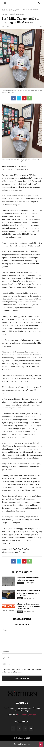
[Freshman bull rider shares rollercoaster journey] (8, 582)
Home (3, 9)
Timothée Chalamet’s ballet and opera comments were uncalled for (28, 593)
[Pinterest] (24, 98)
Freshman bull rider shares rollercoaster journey (28, 578)
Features (10, 9)
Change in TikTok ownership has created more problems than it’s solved (29, 606)
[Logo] (22, 696)
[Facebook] (13, 98)
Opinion (20, 598)
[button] (5, 3)
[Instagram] (19, 728)
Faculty (17, 9)
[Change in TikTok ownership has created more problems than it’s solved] (8, 608)
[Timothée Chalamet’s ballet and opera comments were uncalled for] (8, 595)
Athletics (20, 583)
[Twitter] (19, 98)
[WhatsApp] (29, 98)
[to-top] (41, 743)
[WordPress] (31, 728)
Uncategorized (20, 14)
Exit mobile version (22, 744)
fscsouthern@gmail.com (26, 715)
